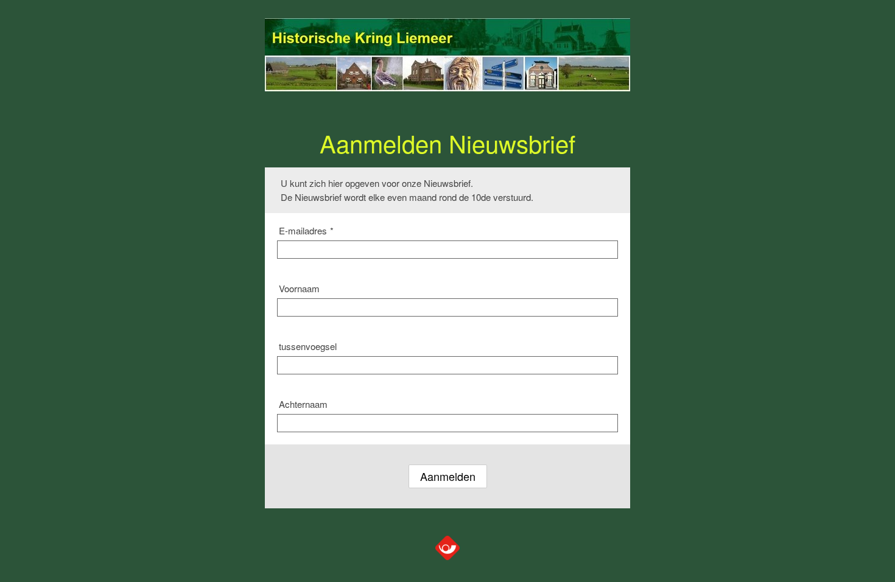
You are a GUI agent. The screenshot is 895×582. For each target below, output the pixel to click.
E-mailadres (306, 230)
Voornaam (299, 288)
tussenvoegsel (308, 346)
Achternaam (303, 404)
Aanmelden (448, 476)
